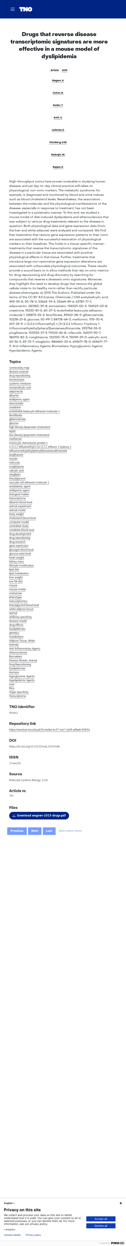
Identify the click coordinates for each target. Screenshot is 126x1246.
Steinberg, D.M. (58, 142)
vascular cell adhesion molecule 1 (29, 482)
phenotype (15, 597)
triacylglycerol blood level (24, 605)
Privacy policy (33, 1235)
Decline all (100, 1225)
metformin (15, 439)
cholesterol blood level (22, 518)
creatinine (15, 407)
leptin (12, 431)
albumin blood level (20, 502)
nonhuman (15, 593)
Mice (11, 688)
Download (41, 815)
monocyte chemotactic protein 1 (28, 443)
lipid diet (14, 569)
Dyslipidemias (17, 628)
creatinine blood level (21, 530)
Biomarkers (15, 656)
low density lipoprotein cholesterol (29, 435)
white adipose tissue (21, 609)
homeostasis (16, 379)
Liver (11, 684)
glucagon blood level (21, 549)
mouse (13, 585)
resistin (13, 458)
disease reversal (18, 371)
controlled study (19, 526)
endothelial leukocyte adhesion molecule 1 (34, 411)
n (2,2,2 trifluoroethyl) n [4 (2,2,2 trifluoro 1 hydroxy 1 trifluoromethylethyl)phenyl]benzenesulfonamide (40, 448)
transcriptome (17, 498)
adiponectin (16, 391)
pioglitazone (16, 454)
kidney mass (16, 561)
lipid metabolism (19, 573)
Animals (14, 644)
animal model (17, 510)
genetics (14, 632)
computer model (19, 522)
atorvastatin (16, 403)
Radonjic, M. (58, 155)
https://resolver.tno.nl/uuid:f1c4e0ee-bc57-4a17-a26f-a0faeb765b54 (49, 729)
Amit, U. (58, 118)
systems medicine (20, 383)
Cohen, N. (58, 93)
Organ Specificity (19, 692)
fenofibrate (15, 415)
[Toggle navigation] (13, 9)
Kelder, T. (58, 105)
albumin (14, 395)
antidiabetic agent (20, 486)
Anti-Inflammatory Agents (24, 648)
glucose (13, 423)
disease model (18, 621)
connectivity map (19, 367)
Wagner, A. (58, 81)
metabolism (16, 636)
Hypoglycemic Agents (22, 676)
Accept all (101, 1218)
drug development (20, 533)
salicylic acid (16, 470)
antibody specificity (20, 617)
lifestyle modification (21, 565)
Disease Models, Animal (23, 660)
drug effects (16, 624)
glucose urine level (20, 553)
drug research (17, 541)
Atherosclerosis (18, 652)
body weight (16, 514)
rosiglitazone (16, 466)
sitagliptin (15, 474)
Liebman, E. (58, 130)
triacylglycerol (17, 478)
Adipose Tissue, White (22, 640)
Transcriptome (17, 696)
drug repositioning (19, 375)
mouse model (17, 589)
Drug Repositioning (20, 664)
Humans (14, 672)
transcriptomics (18, 601)
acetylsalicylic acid (20, 387)
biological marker (19, 494)
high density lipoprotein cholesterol (29, 427)
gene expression (18, 545)
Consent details (12, 1235)
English (8, 1203)
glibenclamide (17, 419)
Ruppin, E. (58, 167)
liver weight (16, 577)
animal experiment (20, 506)
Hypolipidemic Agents (22, 680)
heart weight (16, 557)
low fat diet (16, 581)
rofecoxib (14, 462)
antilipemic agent (19, 399)
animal (13, 613)
